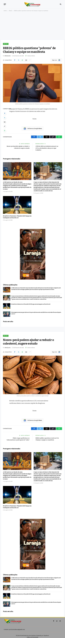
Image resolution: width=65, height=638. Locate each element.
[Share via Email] (26, 60)
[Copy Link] (4, 126)
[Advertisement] (32, 26)
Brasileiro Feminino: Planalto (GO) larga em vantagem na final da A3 (17, 216)
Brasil (6, 44)
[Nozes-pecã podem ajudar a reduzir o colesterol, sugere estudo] (32, 375)
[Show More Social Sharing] (30, 60)
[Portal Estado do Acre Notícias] (32, 4)
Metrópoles (8, 55)
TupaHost (46, 635)
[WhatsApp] (4, 130)
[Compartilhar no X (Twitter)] (18, 60)
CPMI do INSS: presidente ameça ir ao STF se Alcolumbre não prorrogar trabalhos (47, 148)
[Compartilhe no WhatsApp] (22, 60)
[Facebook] (4, 113)
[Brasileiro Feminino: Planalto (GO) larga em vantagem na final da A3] (17, 205)
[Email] (4, 122)
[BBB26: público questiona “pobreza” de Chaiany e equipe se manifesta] (32, 83)
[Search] (60, 4)
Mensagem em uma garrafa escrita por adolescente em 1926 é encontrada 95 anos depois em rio (36, 313)
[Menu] (5, 4)
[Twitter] (4, 117)
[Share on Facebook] (14, 60)
